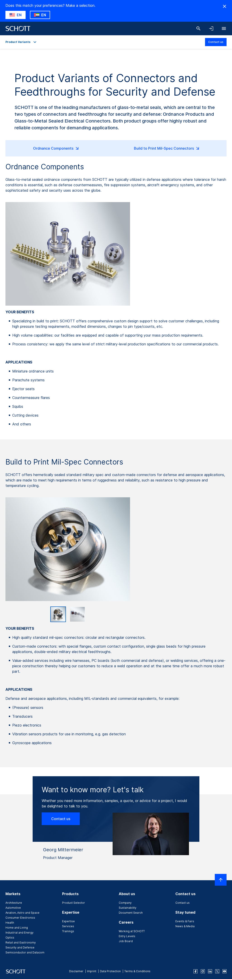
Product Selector (73, 902)
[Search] (198, 28)
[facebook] (195, 971)
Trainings (68, 931)
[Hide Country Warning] (224, 6)
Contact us (215, 42)
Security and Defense (19, 947)
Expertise (68, 921)
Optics (9, 937)
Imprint (91, 971)
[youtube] (224, 971)
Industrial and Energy (19, 932)
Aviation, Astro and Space (22, 912)
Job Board (126, 941)
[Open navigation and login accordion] (211, 28)
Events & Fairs (184, 921)
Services (68, 926)
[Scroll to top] (221, 880)
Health (9, 922)
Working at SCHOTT (132, 931)
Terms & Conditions (137, 971)
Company (125, 902)
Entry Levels (127, 936)
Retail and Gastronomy (20, 942)
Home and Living (16, 927)
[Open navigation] (224, 28)
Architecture (13, 902)
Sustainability (127, 907)
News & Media (185, 926)
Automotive (13, 907)
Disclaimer (76, 971)
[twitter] (217, 971)
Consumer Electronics (20, 917)
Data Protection (110, 971)
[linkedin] (210, 971)
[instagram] (203, 971)
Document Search (131, 912)
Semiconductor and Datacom (24, 952)
